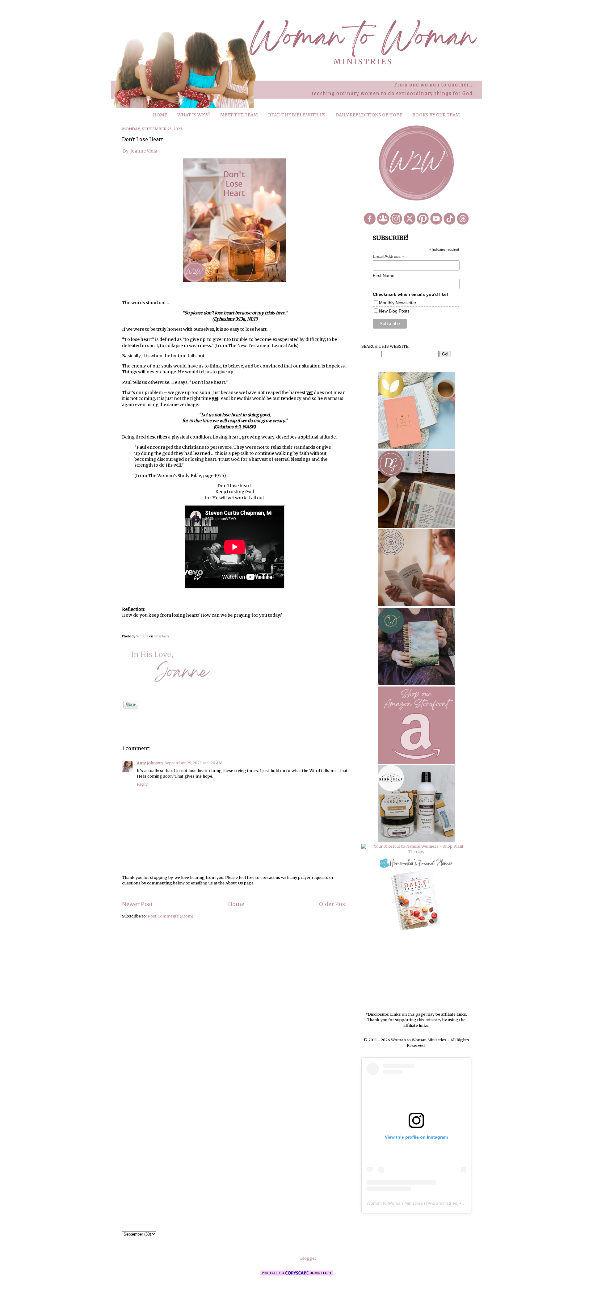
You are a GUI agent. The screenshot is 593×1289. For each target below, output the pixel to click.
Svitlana (142, 636)
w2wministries (443, 1203)
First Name (383, 275)
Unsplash (161, 636)
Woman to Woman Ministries (395, 1203)
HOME (160, 115)
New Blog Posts (394, 311)
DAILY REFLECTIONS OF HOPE (368, 115)
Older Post (333, 904)
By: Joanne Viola (139, 151)
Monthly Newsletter (397, 302)
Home (236, 904)
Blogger (308, 1258)
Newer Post (137, 904)
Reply (142, 784)
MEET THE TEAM (239, 115)
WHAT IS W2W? (193, 115)
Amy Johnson (150, 763)
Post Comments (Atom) (170, 916)
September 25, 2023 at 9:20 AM (193, 763)
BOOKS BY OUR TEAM (436, 115)
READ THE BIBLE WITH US (297, 115)
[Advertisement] (416, 971)
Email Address (388, 256)
